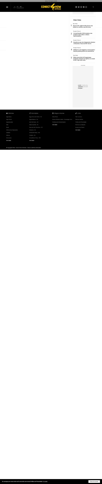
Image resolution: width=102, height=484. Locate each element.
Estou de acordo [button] (94, 481)
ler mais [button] (45, 481)
